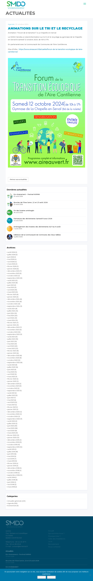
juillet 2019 (11, 452)
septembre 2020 (14, 419)
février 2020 (12, 435)
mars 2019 (11, 461)
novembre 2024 (13, 301)
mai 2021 (11, 400)
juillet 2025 (11, 283)
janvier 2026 (12, 269)
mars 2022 (11, 376)
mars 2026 (11, 264)
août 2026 (11, 252)
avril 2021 (11, 402)
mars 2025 (11, 292)
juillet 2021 (11, 395)
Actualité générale (14, 501)
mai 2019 (11, 456)
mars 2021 (11, 405)
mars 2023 (11, 348)
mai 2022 (11, 372)
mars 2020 (11, 433)
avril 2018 (11, 484)
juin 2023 (11, 341)
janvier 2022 (12, 381)
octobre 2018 (12, 473)
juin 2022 (11, 369)
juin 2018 (11, 482)
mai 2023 (11, 344)
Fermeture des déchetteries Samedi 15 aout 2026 (33, 218)
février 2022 (12, 379)
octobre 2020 (13, 416)
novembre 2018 (13, 470)
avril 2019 (11, 459)
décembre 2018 (13, 468)
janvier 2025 (12, 297)
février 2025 (12, 294)
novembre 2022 (13, 358)
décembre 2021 (13, 384)
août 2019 (11, 449)
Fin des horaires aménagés (24, 210)
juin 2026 (11, 257)
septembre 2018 (14, 475)
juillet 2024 (11, 311)
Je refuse (51, 577)
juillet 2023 (11, 339)
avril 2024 (11, 318)
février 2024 (12, 322)
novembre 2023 (13, 330)
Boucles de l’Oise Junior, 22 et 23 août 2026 (31, 202)
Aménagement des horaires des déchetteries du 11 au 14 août (37, 226)
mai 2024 (11, 315)
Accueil (51, 531)
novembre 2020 (14, 414)
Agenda (11, 24)
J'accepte (41, 577)
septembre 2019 (14, 447)
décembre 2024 (14, 299)
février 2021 (12, 407)
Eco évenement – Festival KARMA (27, 194)
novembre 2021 (13, 386)
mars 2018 (11, 487)
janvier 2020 (12, 437)
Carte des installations (56, 539)
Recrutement (53, 544)
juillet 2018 (11, 480)
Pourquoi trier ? (54, 536)
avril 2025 (11, 290)
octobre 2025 (13, 276)
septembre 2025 (14, 278)
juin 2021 (11, 398)
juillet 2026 (11, 254)
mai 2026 (11, 259)
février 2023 (12, 351)
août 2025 (11, 280)
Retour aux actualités (18, 179)
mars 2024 (11, 320)
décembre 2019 (13, 440)
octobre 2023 (13, 332)
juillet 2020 (12, 423)
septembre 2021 (13, 390)
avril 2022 (11, 374)
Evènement (12, 506)
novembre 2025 (13, 273)
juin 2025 (11, 285)
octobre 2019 (12, 444)
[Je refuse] (90, 575)
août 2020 (11, 421)
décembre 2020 (14, 412)
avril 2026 (11, 262)
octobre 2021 (12, 388)
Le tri (50, 541)
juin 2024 (11, 313)
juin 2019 (11, 454)
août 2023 (11, 337)
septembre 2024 (14, 306)
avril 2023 (11, 346)
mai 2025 (11, 287)
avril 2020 (11, 430)
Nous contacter (54, 547)
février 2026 (12, 266)
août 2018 (11, 477)
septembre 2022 (14, 362)
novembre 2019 (13, 442)
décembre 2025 (14, 271)
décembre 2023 (14, 327)
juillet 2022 (11, 367)
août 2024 (11, 308)
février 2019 (12, 463)
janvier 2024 (12, 325)
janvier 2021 (12, 409)
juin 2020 (11, 426)
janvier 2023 (12, 353)
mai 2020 (11, 428)
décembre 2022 (14, 355)
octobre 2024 (13, 304)
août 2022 (11, 365)
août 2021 (11, 393)
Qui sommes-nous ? (56, 533)
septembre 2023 (14, 334)
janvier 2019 (12, 466)
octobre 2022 (13, 360)
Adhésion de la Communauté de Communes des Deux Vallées (37, 235)
